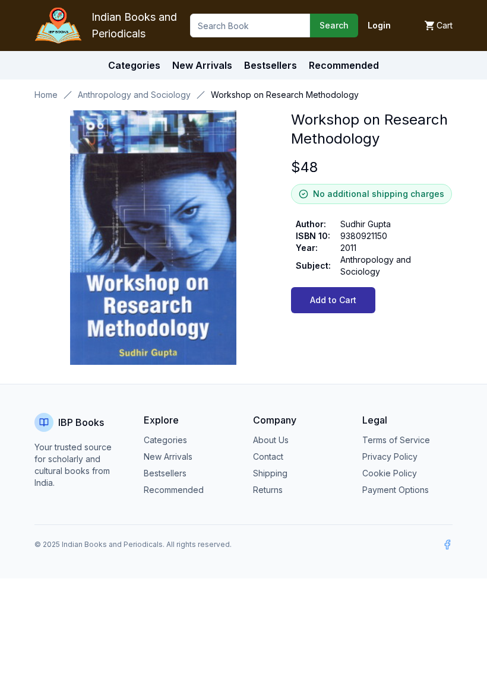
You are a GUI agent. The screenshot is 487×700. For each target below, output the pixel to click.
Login (379, 25)
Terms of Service (396, 440)
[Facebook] (447, 544)
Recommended (174, 490)
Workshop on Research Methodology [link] (285, 95)
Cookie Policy (389, 473)
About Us (271, 440)
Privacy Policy (390, 456)
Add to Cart (333, 300)
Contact (268, 456)
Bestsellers (165, 473)
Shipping (270, 473)
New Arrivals (168, 456)
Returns (268, 490)
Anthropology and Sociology (134, 95)
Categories (134, 65)
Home (46, 95)
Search (334, 25)
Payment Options (395, 490)
